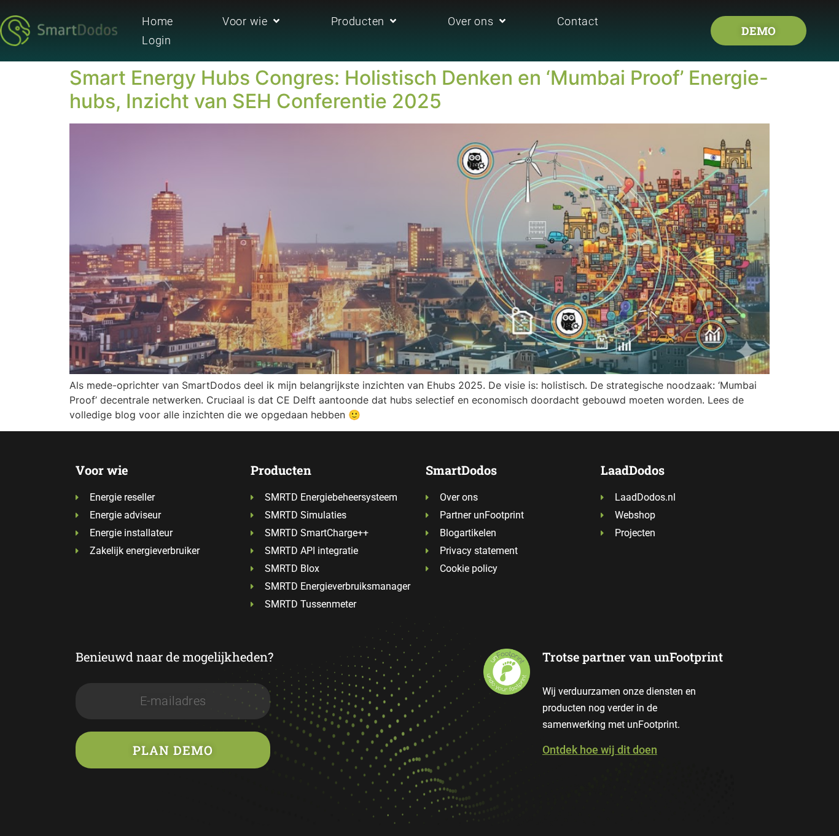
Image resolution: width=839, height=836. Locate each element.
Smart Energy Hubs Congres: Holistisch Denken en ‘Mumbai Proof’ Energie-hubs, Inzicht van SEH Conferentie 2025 (418, 89)
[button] (252, 21)
